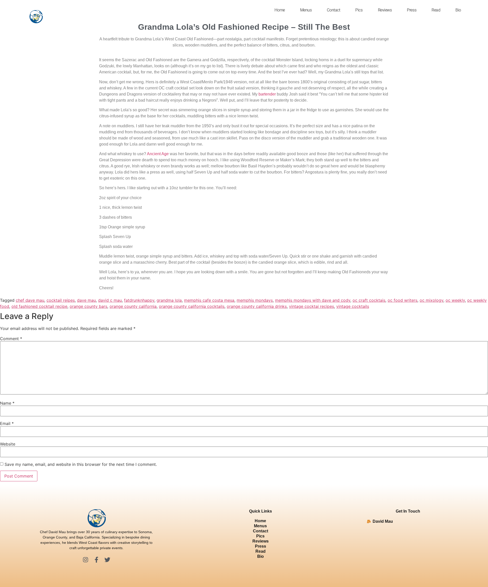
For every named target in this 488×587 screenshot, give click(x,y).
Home (279, 10)
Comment (11, 339)
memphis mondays (255, 300)
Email (7, 423)
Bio (458, 10)
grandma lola (169, 300)
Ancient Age (158, 154)
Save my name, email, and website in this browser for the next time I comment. (81, 464)
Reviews (385, 10)
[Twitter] (107, 560)
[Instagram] (85, 560)
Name (7, 403)
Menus (306, 10)
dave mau (86, 300)
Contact (333, 10)
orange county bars (88, 306)
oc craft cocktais (369, 300)
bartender (267, 94)
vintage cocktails (352, 306)
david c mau (110, 300)
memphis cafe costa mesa (209, 300)
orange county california (133, 306)
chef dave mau (30, 300)
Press (411, 10)
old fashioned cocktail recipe (39, 306)
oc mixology (431, 300)
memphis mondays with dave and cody (312, 300)
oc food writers (402, 300)
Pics (358, 10)
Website (7, 444)
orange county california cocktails (191, 306)
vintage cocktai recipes (311, 306)
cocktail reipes (61, 300)
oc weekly (455, 300)
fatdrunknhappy (139, 300)
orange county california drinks (257, 306)
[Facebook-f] (96, 560)
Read (436, 10)
